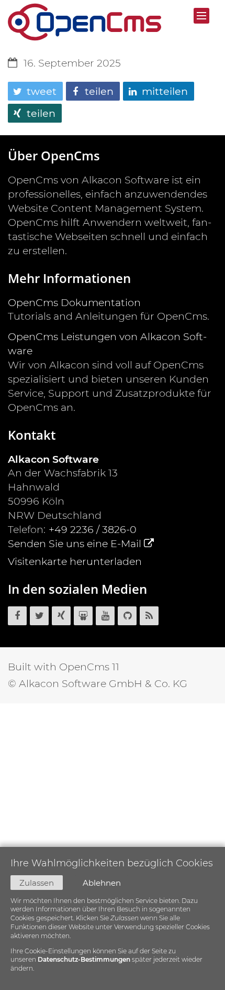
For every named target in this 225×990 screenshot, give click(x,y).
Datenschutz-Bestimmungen (84, 959)
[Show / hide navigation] (201, 16)
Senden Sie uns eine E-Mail (74, 543)
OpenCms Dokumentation (74, 302)
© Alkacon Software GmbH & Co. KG (97, 683)
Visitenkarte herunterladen (75, 561)
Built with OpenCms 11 (63, 666)
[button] (35, 91)
